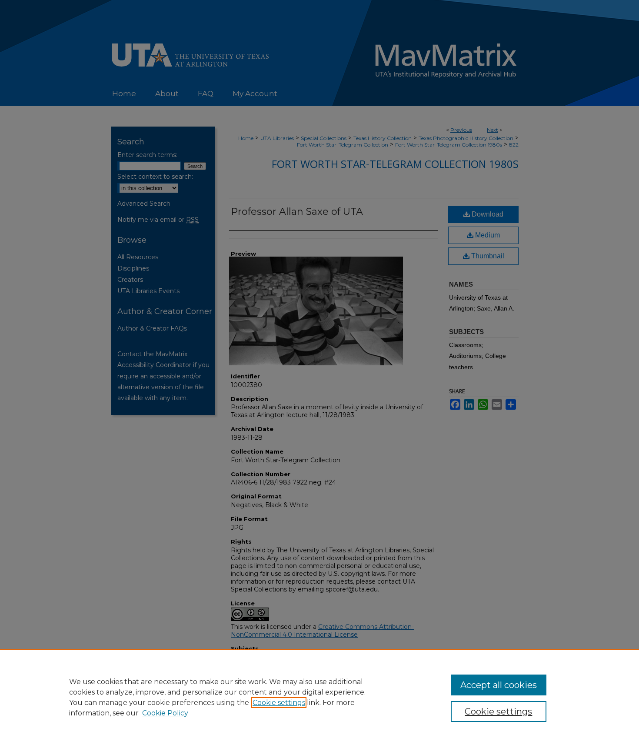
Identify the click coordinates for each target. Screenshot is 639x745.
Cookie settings (279, 702)
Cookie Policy (165, 713)
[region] (319, 697)
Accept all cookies (498, 685)
